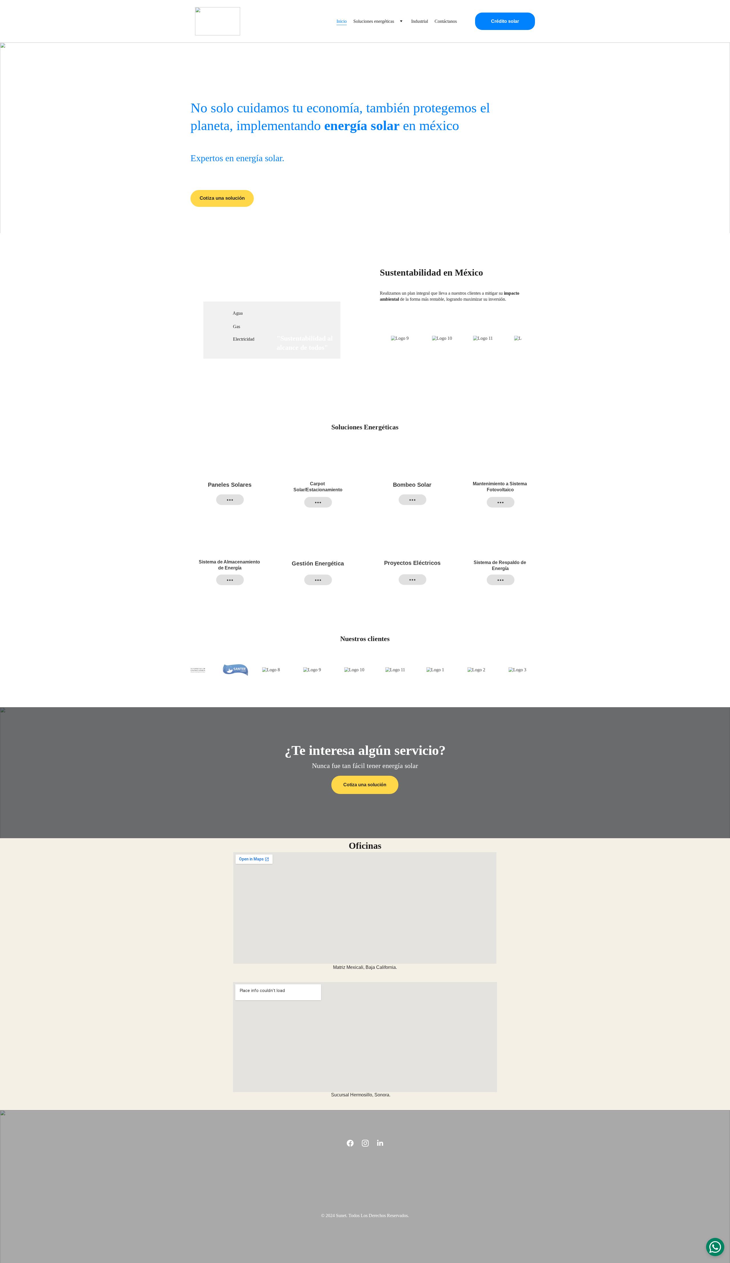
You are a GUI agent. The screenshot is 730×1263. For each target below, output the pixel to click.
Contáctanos (446, 21)
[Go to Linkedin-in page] (380, 1143)
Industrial (419, 21)
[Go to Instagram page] (365, 1143)
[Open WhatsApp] (715, 1247)
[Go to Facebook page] (350, 1143)
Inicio (341, 21)
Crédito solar (505, 21)
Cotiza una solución (222, 198)
